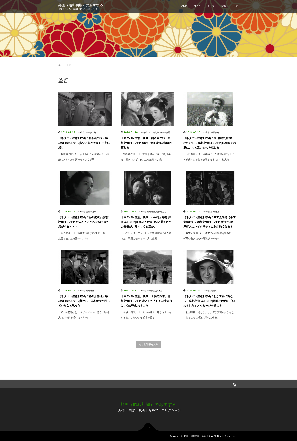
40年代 (207, 132)
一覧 (235, 6)
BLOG (197, 6)
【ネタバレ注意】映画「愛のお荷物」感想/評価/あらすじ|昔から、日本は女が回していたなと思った (84, 301)
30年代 (144, 132)
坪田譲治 (151, 290)
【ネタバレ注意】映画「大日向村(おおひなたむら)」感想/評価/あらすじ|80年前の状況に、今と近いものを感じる (209, 143)
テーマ (210, 6)
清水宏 (159, 290)
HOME (183, 6)
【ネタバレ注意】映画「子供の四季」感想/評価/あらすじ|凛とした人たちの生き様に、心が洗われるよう (146, 301)
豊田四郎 (215, 132)
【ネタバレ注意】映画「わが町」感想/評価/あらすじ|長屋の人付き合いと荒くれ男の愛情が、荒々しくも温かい (146, 222)
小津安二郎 (91, 132)
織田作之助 (161, 211)
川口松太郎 (153, 132)
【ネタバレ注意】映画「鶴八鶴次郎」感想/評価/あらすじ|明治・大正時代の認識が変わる (146, 143)
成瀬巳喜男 (165, 132)
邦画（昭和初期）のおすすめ (80, 5)
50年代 (81, 132)
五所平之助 (91, 211)
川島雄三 (151, 211)
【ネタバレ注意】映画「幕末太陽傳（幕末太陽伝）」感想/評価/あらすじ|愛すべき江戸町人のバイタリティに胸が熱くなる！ (209, 222)
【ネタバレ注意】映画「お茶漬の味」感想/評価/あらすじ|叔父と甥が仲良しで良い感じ (84, 143)
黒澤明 (214, 290)
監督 (223, 6)
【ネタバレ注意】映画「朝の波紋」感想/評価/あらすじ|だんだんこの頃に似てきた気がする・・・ (83, 222)
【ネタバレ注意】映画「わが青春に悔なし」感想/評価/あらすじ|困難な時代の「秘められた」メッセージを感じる (209, 301)
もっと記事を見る (148, 344)
